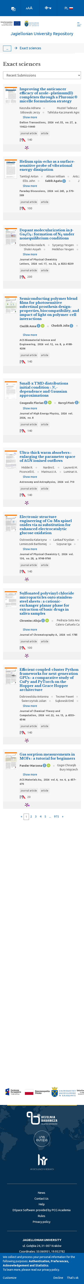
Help (42, 1204)
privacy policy (50, 1269)
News (41, 1192)
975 (56, 816)
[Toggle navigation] (79, 24)
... (7, 48)
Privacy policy (41, 1221)
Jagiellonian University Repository (42, 33)
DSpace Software (23, 1210)
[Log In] (48, 7)
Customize (10, 1277)
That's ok (72, 1277)
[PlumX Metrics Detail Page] (29, 147)
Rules (41, 1216)
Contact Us (41, 1198)
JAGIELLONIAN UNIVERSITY (42, 1240)
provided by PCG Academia (53, 1210)
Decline (58, 1277)
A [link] (27, 8)
